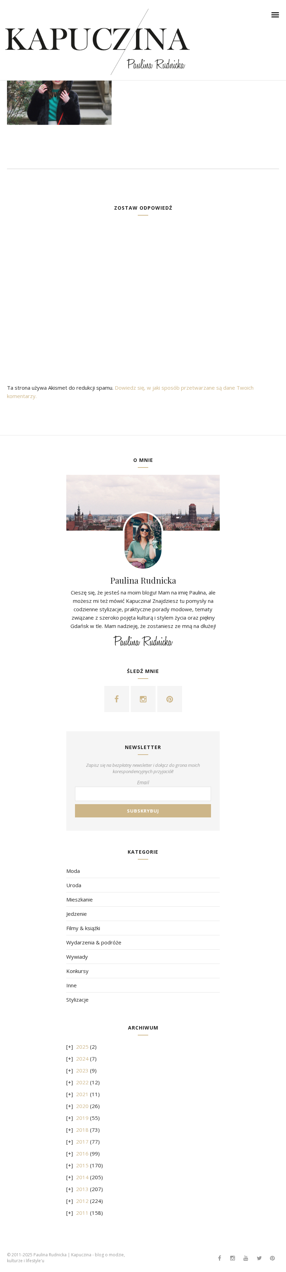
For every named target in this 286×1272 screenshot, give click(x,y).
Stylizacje (77, 999)
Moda (73, 870)
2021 (82, 1094)
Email (143, 782)
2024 (82, 1058)
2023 (82, 1070)
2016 (82, 1153)
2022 (82, 1082)
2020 (82, 1105)
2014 (82, 1177)
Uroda (73, 885)
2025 (82, 1046)
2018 (82, 1129)
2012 (82, 1200)
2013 (82, 1188)
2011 (82, 1212)
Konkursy (77, 970)
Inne (71, 985)
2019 (82, 1117)
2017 (82, 1141)
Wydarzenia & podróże (93, 942)
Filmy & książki (83, 928)
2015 (82, 1165)
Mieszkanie (79, 899)
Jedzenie (76, 913)
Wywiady (77, 956)
